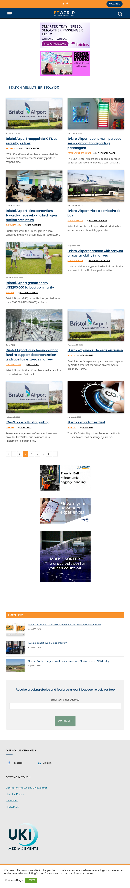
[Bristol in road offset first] (96, 397)
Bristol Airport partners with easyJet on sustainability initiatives (95, 253)
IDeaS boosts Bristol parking (27, 422)
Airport (10, 293)
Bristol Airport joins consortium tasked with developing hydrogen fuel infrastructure (31, 215)
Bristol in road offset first (86, 422)
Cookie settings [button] (14, 880)
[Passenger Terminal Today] (65, 13)
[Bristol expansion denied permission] (96, 325)
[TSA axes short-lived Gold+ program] (15, 647)
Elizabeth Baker (30, 148)
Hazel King (33, 365)
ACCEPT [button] (31, 880)
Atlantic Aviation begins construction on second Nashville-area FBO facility (68, 661)
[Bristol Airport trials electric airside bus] (96, 186)
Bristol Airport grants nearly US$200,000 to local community (30, 285)
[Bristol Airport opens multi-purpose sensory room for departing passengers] (96, 113)
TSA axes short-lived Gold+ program (47, 643)
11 (49, 454)
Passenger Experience (80, 153)
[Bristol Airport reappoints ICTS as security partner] (34, 113)
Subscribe (114, 4)
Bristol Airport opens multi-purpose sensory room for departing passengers (94, 143)
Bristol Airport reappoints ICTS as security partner (31, 141)
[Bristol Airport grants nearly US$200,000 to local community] (34, 258)
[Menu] (9, 13)
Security (10, 148)
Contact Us (12, 801)
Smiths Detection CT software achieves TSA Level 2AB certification (64, 625)
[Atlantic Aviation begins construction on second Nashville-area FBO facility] (15, 665)
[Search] (120, 13)
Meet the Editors (15, 794)
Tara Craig (87, 355)
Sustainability (13, 225)
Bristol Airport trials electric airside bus (94, 213)
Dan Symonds (34, 225)
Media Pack (12, 807)
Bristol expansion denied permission (95, 350)
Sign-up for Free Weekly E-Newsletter (26, 788)
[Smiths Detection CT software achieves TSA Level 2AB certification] (15, 629)
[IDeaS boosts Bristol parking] (34, 397)
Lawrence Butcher (99, 261)
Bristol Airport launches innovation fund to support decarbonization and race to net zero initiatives (32, 355)
